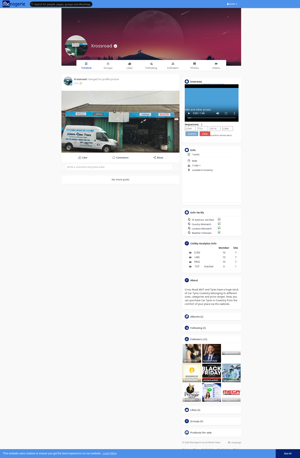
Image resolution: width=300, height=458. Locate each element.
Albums (195, 316)
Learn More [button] (110, 453)
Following (196, 327)
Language (235, 442)
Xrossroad (102, 46)
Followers (196, 339)
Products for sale (201, 432)
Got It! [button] (288, 453)
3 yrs (76, 83)
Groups (194, 421)
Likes (193, 409)
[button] (62, 4)
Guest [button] (232, 3)
